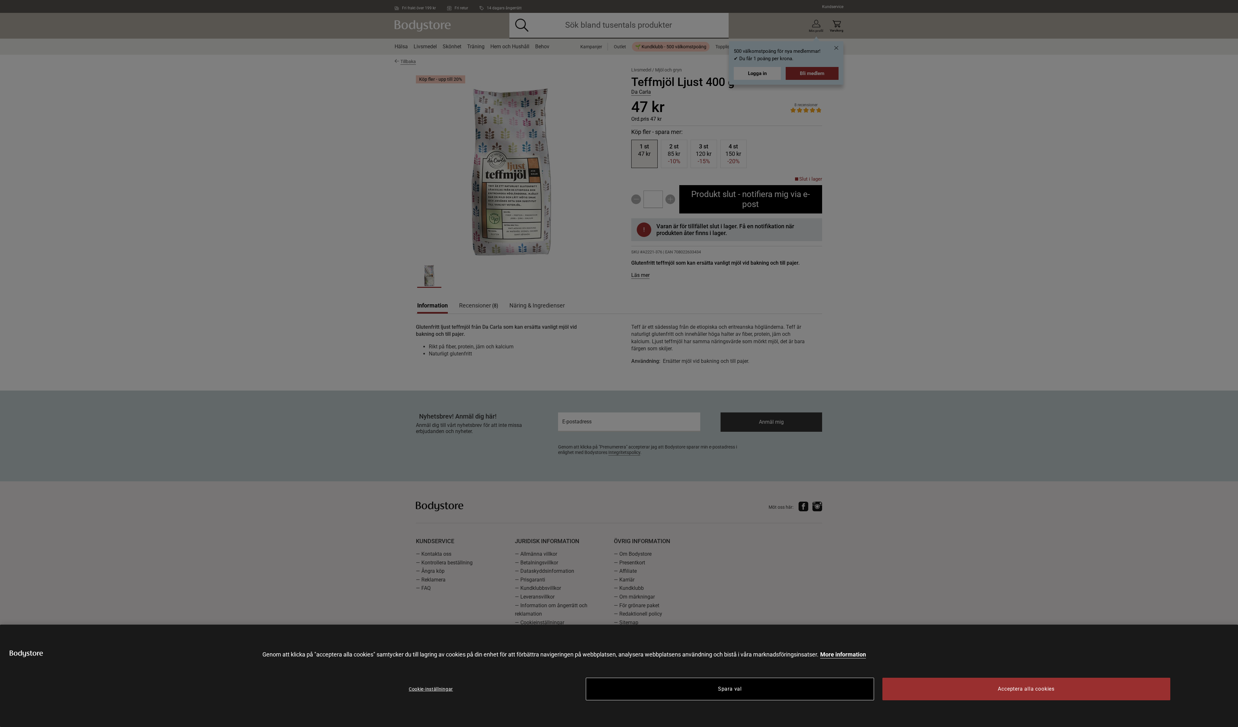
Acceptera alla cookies (1026, 689)
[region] (619, 676)
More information (843, 654)
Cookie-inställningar (431, 689)
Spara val (730, 689)
